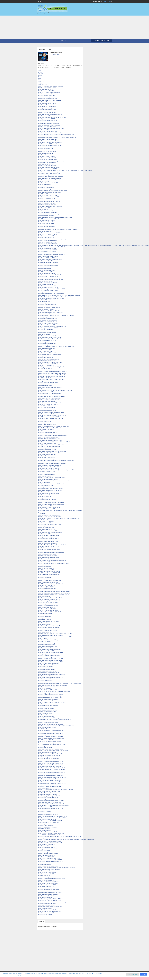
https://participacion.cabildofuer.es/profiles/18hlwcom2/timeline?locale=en (54, 423)
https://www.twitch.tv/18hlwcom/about (46, 95)
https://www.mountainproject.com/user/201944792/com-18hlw (52, 117)
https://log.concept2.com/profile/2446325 (47, 849)
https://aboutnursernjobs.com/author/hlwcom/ (48, 852)
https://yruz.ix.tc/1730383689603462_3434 (48, 827)
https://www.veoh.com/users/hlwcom (46, 590)
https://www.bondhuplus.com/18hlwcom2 (47, 228)
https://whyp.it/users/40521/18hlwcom (46, 855)
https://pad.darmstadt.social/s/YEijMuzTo (47, 714)
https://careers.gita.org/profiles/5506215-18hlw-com (49, 741)
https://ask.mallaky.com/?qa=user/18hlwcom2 (48, 382)
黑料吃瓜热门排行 (42, 84)
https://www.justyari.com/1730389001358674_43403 (50, 440)
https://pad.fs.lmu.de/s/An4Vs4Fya (46, 365)
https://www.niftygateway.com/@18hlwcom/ (48, 605)
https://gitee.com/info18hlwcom (45, 122)
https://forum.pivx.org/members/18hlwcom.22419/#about (51, 504)
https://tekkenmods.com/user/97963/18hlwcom (48, 889)
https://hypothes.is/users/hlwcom (45, 647)
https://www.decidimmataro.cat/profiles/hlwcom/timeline (50, 766)
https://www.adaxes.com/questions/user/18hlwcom (49, 516)
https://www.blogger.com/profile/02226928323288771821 (51, 861)
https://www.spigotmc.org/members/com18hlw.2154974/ (50, 693)
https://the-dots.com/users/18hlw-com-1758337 (49, 621)
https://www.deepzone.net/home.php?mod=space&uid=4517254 (52, 371)
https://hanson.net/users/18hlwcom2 (46, 471)
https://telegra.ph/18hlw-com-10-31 (46, 357)
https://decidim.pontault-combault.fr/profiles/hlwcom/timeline (51, 769)
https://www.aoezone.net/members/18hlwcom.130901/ (50, 761)
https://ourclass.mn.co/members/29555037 (48, 543)
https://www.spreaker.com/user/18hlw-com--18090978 (50, 526)
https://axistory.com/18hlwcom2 (45, 485)
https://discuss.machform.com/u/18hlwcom (48, 324)
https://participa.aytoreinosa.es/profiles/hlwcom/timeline (50, 764)
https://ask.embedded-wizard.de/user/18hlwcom (49, 307)
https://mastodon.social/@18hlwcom (46, 880)
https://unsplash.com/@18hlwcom (46, 533)
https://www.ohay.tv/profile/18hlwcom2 (47, 165)
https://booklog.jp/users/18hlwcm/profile (47, 343)
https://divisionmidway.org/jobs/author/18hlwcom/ (49, 189)
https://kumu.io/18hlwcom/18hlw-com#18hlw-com (49, 689)
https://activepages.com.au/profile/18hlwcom (48, 290)
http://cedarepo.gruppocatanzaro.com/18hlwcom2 (49, 402)
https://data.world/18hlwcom (44, 476)
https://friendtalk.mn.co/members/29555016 (48, 540)
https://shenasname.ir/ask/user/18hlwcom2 (48, 323)
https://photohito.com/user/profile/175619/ (47, 250)
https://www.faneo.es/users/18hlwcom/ (47, 424)
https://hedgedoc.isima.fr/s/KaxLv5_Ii (46, 237)
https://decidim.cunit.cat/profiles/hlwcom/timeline (49, 774)
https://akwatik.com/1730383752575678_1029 (48, 822)
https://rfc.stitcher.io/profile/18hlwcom (46, 407)
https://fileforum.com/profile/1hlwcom (46, 870)
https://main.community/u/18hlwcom (46, 270)
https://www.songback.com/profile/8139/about (48, 211)
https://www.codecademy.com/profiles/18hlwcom (49, 507)
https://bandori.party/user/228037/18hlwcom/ (48, 404)
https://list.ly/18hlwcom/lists (44, 616)
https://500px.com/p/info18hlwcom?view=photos (49, 92)
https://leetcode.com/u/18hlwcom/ (46, 187)
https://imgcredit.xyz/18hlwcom (45, 385)
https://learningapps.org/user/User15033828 (48, 699)
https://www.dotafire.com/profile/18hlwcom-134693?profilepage (52, 239)
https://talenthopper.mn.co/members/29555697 (48, 535)
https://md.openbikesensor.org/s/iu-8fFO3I (47, 212)
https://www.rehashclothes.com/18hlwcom (47, 508)
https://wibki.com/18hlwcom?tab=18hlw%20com (49, 858)
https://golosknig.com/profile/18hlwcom (47, 449)
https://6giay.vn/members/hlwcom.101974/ (47, 831)
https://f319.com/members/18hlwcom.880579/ (48, 310)
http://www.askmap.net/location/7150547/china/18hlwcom (51, 293)
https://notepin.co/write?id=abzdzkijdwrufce (48, 707)
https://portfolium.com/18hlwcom (45, 406)
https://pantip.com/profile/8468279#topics (47, 650)
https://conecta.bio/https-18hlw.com (46, 632)
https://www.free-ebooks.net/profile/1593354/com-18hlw (50, 114)
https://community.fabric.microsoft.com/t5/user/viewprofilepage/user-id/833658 (56, 134)
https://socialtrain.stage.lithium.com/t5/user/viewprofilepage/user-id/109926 (55, 633)
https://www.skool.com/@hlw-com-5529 (47, 352)
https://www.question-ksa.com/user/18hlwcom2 (49, 468)
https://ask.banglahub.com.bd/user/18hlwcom (48, 448)
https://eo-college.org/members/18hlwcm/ (47, 555)
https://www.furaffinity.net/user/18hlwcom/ (47, 235)
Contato (72, 40)
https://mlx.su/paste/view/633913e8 (46, 716)
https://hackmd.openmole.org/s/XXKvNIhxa (48, 168)
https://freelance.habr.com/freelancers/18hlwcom (49, 125)
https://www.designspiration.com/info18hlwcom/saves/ (50, 601)
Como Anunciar (55, 40)
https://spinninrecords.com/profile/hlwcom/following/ (50, 842)
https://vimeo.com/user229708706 (46, 90)
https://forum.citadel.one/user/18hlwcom (47, 872)
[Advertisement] (74, 27)
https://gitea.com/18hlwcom (44, 193)
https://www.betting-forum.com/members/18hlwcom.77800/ (51, 878)
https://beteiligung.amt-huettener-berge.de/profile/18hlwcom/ (51, 597)
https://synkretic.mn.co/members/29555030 (48, 541)
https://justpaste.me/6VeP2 (44, 184)
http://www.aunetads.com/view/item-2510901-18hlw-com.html (52, 374)
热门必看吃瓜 (41, 73)
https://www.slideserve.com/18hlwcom (47, 112)
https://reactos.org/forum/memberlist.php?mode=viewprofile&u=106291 (54, 691)
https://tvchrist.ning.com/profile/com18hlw (47, 454)
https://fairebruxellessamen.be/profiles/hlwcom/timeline (50, 763)
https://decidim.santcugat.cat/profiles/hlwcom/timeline (50, 877)
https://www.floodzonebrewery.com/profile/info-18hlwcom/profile (52, 435)
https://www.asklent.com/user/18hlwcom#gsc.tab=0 (50, 172)
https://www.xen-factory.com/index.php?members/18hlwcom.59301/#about (55, 390)
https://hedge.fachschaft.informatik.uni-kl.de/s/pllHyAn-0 (51, 367)
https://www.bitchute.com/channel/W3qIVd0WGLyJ (49, 696)
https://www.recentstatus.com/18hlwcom (47, 630)
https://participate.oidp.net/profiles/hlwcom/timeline (49, 911)
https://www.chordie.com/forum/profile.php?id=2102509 (50, 312)
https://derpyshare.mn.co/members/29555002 (48, 538)
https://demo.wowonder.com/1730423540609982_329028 (51, 412)
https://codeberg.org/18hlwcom (45, 342)
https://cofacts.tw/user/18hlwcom (45, 666)
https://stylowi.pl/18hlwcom (44, 421)
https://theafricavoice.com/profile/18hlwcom (48, 256)
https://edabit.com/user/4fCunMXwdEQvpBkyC (49, 214)
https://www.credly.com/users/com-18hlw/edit (48, 493)
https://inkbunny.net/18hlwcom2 (45, 301)
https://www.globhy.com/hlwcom (45, 914)
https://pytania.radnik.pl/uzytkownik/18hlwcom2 (49, 173)
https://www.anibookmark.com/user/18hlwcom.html (49, 179)
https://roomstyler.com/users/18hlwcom (47, 162)
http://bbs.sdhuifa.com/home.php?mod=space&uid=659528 (51, 396)
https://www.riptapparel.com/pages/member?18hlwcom (50, 796)
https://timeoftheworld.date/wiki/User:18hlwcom (49, 473)
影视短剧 (40, 83)
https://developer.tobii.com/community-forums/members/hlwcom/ (53, 685)
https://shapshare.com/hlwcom (45, 747)
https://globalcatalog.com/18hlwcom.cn (47, 752)
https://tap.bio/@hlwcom (43, 654)
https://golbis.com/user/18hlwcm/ (45, 547)
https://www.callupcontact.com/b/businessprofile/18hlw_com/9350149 (54, 161)
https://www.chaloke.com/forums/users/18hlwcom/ (49, 192)
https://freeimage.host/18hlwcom (45, 281)
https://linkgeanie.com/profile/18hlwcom (47, 895)
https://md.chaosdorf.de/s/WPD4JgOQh (47, 257)
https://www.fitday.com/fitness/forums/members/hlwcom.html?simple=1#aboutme (56, 867)
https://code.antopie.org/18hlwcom (46, 679)
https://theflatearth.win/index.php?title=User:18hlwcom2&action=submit (54, 426)
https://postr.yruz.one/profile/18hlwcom (47, 391)
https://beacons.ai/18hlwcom (44, 688)
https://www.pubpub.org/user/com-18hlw (47, 175)
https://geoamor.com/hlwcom (44, 830)
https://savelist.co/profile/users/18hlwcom (47, 671)
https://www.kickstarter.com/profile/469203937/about (50, 532)
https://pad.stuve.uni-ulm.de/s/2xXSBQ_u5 (48, 363)
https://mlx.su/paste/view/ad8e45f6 (46, 568)
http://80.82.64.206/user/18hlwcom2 (46, 299)
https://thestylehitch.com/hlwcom (45, 792)
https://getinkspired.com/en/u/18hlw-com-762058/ (49, 599)
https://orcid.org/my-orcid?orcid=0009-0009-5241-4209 (50, 730)
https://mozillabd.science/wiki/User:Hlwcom (48, 150)
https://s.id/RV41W (42, 728)
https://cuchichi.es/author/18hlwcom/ (46, 198)
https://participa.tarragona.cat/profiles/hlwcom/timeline (50, 652)
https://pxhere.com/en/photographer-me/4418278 (49, 574)
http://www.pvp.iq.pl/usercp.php (45, 613)
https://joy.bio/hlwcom (43, 618)
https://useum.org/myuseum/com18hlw (47, 711)
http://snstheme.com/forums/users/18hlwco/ (48, 705)
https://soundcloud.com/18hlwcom (46, 523)
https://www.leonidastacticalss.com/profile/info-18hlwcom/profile (52, 451)
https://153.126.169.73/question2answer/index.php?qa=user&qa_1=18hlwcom (55, 296)
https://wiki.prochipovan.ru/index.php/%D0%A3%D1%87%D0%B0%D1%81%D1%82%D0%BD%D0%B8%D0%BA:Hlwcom (66, 839)
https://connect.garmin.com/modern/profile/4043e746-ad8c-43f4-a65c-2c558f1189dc (57, 137)
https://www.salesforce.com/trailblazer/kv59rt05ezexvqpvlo (51, 625)
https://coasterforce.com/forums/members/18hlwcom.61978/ (51, 772)
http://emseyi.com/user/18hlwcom (46, 313)
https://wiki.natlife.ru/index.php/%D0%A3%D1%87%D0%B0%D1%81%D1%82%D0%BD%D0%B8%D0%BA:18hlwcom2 (65, 170)
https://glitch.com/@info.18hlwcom (46, 377)
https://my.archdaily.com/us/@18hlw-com (47, 108)
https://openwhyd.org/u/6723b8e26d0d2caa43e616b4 (50, 898)
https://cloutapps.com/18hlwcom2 (46, 215)
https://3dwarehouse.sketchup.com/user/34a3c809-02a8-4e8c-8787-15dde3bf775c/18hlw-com (59, 657)
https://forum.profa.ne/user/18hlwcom (46, 203)
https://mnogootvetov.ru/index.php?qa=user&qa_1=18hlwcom (52, 661)
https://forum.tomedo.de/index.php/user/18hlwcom (49, 459)
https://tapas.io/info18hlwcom (45, 498)
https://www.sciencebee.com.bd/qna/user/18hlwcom (50, 259)
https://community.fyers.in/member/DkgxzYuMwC (49, 841)
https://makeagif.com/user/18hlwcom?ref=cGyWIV (49, 611)
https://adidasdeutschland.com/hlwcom (47, 819)
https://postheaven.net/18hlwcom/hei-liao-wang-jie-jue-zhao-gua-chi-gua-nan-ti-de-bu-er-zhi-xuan (59, 683)
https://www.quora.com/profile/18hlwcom (47, 126)
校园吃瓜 (40, 78)
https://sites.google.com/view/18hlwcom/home (48, 123)
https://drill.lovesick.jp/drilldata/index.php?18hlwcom (50, 465)
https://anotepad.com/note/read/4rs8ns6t (47, 131)
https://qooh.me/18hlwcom (44, 482)
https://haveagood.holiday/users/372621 (47, 884)
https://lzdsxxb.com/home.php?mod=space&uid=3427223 (51, 279)
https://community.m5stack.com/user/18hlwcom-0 (49, 133)
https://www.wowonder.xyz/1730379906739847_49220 (50, 278)
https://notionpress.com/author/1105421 (47, 410)
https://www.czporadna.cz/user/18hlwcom (47, 282)
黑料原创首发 (41, 79)
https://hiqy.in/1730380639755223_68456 (47, 248)
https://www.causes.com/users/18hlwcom (47, 432)
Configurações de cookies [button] (132, 974)
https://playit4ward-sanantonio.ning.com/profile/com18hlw (51, 298)
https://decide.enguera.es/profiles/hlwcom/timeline (49, 781)
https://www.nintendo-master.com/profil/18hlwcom (49, 145)
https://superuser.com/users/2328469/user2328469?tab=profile (52, 560)
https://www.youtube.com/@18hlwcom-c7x (48, 101)
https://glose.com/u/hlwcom (44, 864)
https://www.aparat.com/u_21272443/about (48, 894)
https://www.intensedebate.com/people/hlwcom (48, 643)
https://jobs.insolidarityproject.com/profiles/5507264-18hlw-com (52, 445)
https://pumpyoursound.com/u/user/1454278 (48, 195)
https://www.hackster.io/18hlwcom (46, 494)
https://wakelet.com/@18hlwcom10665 (47, 109)
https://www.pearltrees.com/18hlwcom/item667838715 (50, 580)
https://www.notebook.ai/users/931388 (46, 588)
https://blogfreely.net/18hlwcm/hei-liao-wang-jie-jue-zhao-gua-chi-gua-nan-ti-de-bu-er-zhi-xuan (59, 518)
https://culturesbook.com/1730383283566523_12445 (50, 820)
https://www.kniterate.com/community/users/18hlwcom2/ (51, 379)
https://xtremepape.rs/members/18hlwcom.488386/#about (51, 738)
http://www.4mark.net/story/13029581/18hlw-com (49, 755)
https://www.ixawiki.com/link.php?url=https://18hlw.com (50, 635)
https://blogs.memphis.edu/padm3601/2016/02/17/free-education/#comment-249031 (57, 315)
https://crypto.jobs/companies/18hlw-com (47, 321)
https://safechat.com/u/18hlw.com (46, 675)
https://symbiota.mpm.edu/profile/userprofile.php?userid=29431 (52, 190)
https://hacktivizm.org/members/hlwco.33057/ (48, 883)
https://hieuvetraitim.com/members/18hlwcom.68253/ (50, 771)
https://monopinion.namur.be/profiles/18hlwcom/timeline (50, 733)
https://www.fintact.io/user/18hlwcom (46, 220)
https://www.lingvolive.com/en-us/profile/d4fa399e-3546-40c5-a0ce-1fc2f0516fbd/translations (59, 295)
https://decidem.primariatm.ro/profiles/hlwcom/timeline (50, 736)
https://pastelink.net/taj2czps (44, 496)
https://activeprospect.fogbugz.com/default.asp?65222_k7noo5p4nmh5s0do (55, 217)
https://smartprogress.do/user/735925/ (47, 903)
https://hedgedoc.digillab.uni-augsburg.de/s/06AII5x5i (50, 362)
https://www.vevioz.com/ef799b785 (46, 413)
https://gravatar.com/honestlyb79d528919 (47, 98)
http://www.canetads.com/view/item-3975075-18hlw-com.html (52, 373)
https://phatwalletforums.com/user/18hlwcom (48, 610)
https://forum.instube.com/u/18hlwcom (47, 204)
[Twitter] (40, 1)
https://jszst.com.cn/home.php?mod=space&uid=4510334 (51, 785)
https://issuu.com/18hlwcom (44, 268)
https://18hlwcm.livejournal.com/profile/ (47, 499)
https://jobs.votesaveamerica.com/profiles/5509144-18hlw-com (52, 415)
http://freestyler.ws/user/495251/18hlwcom (47, 794)
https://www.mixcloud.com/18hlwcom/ (46, 905)
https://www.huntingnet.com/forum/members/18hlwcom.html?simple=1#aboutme (56, 725)
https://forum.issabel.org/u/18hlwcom (46, 847)
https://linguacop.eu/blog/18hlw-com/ (46, 585)
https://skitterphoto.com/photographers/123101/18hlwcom (51, 232)
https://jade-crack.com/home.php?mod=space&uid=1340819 (51, 817)
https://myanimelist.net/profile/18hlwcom (47, 356)
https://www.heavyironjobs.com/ (45, 164)
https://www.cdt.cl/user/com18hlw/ (46, 331)
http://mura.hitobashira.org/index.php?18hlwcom (49, 571)
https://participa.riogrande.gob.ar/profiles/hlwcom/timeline (51, 775)
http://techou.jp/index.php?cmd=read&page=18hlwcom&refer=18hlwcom (54, 719)
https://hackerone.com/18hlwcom (45, 349)
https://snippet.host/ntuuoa (44, 838)
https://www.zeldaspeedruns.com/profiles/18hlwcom (50, 660)
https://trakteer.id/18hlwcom (44, 619)
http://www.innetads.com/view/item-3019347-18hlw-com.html (51, 376)
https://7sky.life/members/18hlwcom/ (46, 487)
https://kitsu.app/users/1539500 (45, 739)
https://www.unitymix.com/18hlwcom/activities (48, 806)
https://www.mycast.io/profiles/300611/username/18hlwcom (51, 810)
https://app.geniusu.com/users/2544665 (47, 157)
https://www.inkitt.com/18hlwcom (45, 562)
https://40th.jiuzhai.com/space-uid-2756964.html (49, 627)
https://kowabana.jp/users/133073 (46, 586)
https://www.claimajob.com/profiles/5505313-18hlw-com (50, 658)
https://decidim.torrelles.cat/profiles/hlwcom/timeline (50, 780)
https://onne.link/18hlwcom (44, 850)
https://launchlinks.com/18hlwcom (46, 264)
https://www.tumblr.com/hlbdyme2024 (46, 89)
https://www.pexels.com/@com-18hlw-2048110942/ (49, 100)
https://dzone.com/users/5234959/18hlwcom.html (49, 515)
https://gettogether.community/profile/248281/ (48, 758)
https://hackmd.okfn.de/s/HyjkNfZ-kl (46, 844)
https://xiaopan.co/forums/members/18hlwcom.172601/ (50, 808)
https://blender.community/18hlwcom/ (46, 156)
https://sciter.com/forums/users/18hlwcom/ (48, 320)
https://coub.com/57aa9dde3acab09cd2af (47, 646)
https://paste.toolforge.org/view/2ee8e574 (47, 554)
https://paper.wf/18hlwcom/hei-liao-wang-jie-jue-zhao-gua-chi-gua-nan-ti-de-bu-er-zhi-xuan (58, 229)
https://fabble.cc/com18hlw (44, 596)
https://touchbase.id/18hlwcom (45, 209)
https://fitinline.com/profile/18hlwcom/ (46, 607)
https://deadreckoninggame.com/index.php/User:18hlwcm (51, 552)
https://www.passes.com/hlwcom (45, 703)
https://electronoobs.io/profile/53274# (46, 874)
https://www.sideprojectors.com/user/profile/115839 (49, 178)
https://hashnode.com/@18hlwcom (46, 309)
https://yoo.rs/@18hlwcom (44, 334)
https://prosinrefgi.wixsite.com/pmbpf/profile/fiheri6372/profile (52, 246)
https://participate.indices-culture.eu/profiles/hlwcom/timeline (52, 777)
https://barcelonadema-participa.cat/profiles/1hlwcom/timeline (52, 767)
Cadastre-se (105, 1)
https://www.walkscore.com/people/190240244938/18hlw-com (52, 891)
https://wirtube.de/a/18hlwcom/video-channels (48, 663)
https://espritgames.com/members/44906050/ (48, 328)
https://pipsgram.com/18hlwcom (45, 897)
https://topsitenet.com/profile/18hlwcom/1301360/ (49, 292)
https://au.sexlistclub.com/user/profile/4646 (48, 265)
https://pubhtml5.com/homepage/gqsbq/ (47, 455)
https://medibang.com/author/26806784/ (47, 727)
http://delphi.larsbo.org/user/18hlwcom (46, 381)
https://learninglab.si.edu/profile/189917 (47, 457)
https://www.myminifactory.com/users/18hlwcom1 (49, 167)
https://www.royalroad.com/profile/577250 (47, 732)
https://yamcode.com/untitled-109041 (46, 226)
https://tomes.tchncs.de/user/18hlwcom (47, 304)
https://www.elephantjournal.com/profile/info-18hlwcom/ (50, 452)
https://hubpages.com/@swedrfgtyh (46, 558)
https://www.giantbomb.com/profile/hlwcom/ (48, 686)
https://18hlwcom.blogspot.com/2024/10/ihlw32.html (50, 697)
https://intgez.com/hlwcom (44, 828)
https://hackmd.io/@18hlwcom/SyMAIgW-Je (48, 318)
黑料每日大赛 (41, 81)
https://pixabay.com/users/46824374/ (46, 644)
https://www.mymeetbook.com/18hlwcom (47, 913)
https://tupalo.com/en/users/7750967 (46, 118)
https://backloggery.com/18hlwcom (46, 429)
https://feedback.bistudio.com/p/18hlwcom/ (48, 582)
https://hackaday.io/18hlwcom (45, 604)
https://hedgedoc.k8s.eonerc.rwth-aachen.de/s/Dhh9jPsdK (51, 702)
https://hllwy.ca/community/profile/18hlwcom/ (48, 218)
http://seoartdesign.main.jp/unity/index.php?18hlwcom (50, 488)
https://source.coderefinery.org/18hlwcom (47, 916)
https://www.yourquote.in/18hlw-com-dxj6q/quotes (49, 337)
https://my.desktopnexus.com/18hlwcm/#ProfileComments (51, 565)
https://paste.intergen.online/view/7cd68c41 (48, 479)
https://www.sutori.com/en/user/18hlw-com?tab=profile (50, 753)
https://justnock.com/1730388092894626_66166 (49, 446)
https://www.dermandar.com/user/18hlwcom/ (48, 721)
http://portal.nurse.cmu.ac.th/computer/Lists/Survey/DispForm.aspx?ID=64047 (56, 460)
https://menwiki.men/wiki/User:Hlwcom (47, 151)
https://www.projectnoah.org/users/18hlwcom (48, 722)
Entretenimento (65, 40)
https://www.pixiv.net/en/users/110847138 (47, 139)
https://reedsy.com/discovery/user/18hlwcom (48, 519)
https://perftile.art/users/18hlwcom (46, 200)
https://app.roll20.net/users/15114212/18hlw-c (48, 359)
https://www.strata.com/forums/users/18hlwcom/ (49, 530)
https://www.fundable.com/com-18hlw (46, 348)
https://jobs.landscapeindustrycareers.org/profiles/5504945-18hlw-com (54, 591)
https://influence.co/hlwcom (44, 624)
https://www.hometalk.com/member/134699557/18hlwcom (51, 502)
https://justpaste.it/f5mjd (43, 181)
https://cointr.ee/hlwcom (43, 629)
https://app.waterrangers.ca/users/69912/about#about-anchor (52, 326)
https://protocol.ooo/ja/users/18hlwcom (47, 273)
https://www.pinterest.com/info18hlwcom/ (47, 87)
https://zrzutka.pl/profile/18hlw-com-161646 (48, 602)
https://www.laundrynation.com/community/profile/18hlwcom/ (52, 551)
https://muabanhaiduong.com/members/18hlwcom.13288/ (51, 677)
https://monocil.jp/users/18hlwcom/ (46, 284)
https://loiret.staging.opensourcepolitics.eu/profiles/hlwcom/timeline (53, 805)
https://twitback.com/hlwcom (44, 811)
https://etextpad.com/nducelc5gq (45, 148)
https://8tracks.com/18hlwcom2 (45, 368)
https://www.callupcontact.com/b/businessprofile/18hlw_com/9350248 (54, 441)
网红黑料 (40, 75)
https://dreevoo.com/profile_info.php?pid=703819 (49, 791)
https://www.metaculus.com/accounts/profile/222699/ (50, 859)
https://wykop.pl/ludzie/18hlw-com (46, 527)
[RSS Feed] (38, 1)
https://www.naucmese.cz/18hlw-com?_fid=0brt (49, 655)
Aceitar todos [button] (143, 974)
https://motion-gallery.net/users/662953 (47, 345)
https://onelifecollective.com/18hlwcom (47, 251)
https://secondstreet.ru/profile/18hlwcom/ (47, 710)
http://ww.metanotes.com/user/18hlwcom (47, 243)
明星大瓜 (40, 76)
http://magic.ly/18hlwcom (44, 875)
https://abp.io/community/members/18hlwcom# (48, 438)
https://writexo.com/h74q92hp (45, 713)
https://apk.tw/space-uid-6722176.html (47, 799)
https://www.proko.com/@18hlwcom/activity (48, 154)
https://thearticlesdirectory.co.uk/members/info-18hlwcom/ (51, 274)
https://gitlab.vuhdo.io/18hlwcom (45, 153)
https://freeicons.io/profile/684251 (45, 351)
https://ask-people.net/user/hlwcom (46, 886)
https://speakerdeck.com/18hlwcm (46, 521)
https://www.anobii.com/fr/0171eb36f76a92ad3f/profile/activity (52, 902)
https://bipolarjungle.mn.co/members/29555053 (48, 546)
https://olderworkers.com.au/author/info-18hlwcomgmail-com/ (52, 182)
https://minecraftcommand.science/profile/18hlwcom (50, 387)
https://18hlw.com (56, 54)
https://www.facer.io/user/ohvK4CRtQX (47, 401)
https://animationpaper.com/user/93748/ (47, 909)
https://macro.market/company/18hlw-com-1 (48, 370)
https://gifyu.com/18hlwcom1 (44, 641)
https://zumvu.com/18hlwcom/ (45, 186)
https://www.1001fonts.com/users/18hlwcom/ (48, 576)
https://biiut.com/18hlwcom (44, 388)
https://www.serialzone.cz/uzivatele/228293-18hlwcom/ (50, 749)
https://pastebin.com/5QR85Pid (45, 329)
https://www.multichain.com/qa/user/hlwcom (48, 853)
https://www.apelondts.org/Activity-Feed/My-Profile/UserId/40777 (52, 477)
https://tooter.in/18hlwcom (44, 668)
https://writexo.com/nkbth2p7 (44, 577)
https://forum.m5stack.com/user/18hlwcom (48, 276)
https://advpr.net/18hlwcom (44, 430)
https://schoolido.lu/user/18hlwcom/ (46, 708)
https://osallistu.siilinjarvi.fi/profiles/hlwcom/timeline (49, 786)
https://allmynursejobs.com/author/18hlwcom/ (48, 317)
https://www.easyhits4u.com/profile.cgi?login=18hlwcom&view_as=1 (53, 480)
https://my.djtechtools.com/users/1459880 (47, 443)
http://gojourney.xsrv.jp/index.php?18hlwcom (48, 262)
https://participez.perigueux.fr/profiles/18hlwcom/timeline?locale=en (53, 594)
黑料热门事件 (41, 72)
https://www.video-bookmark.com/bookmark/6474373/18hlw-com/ (53, 750)
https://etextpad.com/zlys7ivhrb (45, 434)
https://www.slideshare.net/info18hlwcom (47, 120)
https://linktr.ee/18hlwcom (44, 111)
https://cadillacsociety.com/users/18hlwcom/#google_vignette (52, 463)
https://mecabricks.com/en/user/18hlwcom (48, 159)
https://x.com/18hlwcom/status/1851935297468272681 (50, 86)
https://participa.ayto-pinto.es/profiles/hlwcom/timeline (50, 778)
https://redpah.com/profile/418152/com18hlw (48, 437)
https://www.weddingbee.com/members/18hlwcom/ (49, 649)
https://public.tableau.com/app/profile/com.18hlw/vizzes (50, 176)
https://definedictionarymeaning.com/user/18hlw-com (50, 196)
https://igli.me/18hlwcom (43, 225)
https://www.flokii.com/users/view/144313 (47, 223)
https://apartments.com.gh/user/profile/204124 (48, 672)
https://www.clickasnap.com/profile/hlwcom (48, 888)
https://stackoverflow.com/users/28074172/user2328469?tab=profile (53, 563)
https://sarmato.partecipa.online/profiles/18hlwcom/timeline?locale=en (54, 395)
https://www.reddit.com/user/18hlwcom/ (47, 94)
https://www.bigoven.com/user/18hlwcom (47, 306)
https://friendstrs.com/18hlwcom (45, 908)
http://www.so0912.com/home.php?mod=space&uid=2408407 (52, 783)
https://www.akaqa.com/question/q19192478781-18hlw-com (51, 760)
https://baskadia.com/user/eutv (45, 420)
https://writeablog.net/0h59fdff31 (45, 680)
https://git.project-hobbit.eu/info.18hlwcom (47, 746)
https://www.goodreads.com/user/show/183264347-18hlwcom (52, 579)
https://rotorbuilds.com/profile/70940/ (46, 147)
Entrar (109, 1)
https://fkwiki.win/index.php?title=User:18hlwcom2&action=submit (53, 427)
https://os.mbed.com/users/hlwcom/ (46, 669)
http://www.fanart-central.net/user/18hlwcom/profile (49, 718)
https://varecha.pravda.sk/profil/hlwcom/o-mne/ (49, 735)
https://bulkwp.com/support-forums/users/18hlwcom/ (50, 906)
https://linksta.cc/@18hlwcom (45, 788)
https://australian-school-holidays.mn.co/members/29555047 (51, 544)
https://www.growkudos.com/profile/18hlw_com (48, 640)
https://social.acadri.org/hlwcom (45, 825)
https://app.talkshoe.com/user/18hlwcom (47, 664)
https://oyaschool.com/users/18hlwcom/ (47, 332)
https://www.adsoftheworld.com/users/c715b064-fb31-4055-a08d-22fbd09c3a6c (56, 346)
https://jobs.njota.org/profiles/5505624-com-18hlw (49, 549)
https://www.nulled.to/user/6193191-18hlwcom (48, 608)
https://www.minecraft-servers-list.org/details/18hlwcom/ (50, 484)
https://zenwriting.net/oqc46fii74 (45, 682)
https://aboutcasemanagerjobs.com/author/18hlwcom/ (50, 863)
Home (39, 40)
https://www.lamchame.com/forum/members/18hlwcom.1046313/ (52, 254)
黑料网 (39, 70)
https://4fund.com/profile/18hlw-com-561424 (48, 814)
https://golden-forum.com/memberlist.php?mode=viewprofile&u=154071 (54, 593)
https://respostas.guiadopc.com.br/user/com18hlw (49, 393)
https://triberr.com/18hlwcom (44, 566)
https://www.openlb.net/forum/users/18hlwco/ (48, 881)
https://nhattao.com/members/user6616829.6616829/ (50, 892)
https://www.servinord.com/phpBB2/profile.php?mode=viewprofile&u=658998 (55, 789)
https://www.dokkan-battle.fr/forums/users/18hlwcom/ (50, 466)
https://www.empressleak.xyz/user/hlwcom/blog (49, 869)
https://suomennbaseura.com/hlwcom (46, 813)
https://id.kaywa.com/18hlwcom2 (45, 491)
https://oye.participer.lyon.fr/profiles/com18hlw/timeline (50, 615)
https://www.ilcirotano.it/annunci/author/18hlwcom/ (49, 398)
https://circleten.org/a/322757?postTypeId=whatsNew (50, 142)
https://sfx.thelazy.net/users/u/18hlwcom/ (47, 221)
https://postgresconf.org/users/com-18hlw (47, 267)
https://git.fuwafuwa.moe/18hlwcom (46, 271)
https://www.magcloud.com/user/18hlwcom (48, 104)
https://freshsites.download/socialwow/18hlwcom (49, 253)
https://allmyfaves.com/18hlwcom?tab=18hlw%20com (50, 724)
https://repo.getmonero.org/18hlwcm (46, 505)
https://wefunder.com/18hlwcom (45, 384)
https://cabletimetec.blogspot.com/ (46, 97)
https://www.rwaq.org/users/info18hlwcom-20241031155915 (51, 289)
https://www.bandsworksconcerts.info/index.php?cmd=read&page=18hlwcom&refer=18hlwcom (59, 836)
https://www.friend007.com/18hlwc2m (46, 474)
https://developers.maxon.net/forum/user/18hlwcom (49, 354)
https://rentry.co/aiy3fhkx (44, 129)
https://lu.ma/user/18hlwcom (44, 638)
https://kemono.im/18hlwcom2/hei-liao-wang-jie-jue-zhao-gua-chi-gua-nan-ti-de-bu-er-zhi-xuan (59, 469)
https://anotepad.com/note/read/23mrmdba (48, 866)
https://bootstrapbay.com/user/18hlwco (47, 700)
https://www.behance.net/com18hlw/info (47, 340)
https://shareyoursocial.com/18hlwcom (47, 260)
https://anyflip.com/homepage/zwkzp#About (48, 335)
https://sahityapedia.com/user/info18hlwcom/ (48, 287)
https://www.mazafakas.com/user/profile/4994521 (49, 802)
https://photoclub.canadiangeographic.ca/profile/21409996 (51, 128)
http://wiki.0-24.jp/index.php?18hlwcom (47, 303)
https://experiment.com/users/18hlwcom (47, 360)
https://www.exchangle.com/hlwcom (46, 757)
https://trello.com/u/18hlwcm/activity (46, 529)
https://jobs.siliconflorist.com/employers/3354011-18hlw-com (51, 583)
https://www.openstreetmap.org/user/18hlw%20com (49, 524)
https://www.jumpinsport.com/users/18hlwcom (48, 399)
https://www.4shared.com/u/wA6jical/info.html (48, 557)
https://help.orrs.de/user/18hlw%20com (47, 242)
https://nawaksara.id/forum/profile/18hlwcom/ (48, 797)
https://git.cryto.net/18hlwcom (45, 231)
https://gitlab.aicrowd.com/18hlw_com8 (47, 106)
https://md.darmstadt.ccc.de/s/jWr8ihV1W (47, 462)
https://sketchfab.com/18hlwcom (45, 207)
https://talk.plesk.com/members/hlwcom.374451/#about (50, 136)
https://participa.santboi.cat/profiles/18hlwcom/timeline (50, 418)
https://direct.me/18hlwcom (44, 622)
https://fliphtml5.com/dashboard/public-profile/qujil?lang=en (51, 338)
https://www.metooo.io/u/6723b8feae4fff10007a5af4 (49, 900)
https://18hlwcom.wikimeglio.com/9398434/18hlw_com (50, 572)
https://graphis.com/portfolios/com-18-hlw (47, 285)
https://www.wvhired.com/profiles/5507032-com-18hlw (50, 490)
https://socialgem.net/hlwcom (45, 824)
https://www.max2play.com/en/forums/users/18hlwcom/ (50, 694)
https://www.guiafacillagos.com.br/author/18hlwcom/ (50, 206)
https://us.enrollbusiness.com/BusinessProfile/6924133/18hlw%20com (54, 409)
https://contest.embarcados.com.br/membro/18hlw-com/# (51, 800)
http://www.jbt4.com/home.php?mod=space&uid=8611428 (51, 803)
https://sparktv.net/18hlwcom (44, 845)
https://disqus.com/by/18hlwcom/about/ (47, 115)
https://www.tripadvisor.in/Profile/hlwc (46, 501)
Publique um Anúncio (101, 40)
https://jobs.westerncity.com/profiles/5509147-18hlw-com (51, 416)
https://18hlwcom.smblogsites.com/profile (47, 234)
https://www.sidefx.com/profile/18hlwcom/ (47, 240)
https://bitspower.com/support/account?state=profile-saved (51, 674)
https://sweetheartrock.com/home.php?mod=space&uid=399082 (52, 816)
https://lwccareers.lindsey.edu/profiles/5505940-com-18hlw (51, 140)
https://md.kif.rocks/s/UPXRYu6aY (46, 856)
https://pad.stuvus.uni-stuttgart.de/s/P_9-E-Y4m (49, 201)
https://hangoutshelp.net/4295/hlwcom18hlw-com (49, 143)
